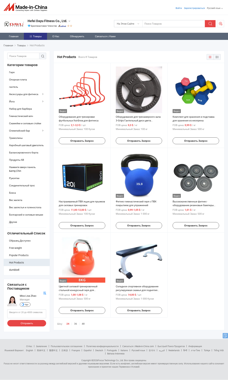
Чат (26, 304)
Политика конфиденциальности (102, 346)
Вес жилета (15, 200)
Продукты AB (16, 159)
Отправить (27, 323)
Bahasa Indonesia (116, 353)
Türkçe (207, 350)
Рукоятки (14, 178)
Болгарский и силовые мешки (26, 214)
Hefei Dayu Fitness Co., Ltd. (47, 21)
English (29, 350)
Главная (14, 36)
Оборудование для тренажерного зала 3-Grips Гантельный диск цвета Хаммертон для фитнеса (138, 120)
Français (76, 350)
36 (75, 323)
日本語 (64, 350)
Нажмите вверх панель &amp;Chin (22, 168)
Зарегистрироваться (194, 8)
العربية (162, 350)
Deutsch (99, 350)
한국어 (152, 350)
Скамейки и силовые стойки (25, 123)
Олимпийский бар (19, 130)
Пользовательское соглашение (66, 346)
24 (67, 323)
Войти (179, 8)
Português (112, 350)
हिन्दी (185, 350)
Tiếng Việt (219, 350)
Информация (195, 346)
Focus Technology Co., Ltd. (111, 360)
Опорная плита (18, 79)
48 (83, 323)
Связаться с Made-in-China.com (138, 346)
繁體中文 (53, 350)
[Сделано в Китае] (26, 7)
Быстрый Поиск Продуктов (171, 346)
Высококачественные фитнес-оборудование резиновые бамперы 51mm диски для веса (193, 205)
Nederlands (174, 350)
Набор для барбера (20, 108)
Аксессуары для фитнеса (23, 94)
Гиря (12, 72)
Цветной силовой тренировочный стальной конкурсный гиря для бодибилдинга (78, 290)
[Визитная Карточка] (44, 292)
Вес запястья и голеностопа (25, 207)
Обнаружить (77, 36)
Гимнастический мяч (21, 116)
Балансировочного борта (23, 152)
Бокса (12, 192)
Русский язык (138, 350)
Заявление (41, 346)
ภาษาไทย (195, 350)
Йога (12, 101)
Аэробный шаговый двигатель (26, 145)
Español (88, 350)
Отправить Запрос (82, 140)
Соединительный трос (22, 185)
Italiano (124, 350)
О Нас (55, 36)
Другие (13, 222)
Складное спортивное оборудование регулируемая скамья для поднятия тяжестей (137, 290)
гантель (13, 86)
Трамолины (16, 138)
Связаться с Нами (105, 36)
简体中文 (41, 350)
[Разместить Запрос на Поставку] (220, 23)
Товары (37, 36)
